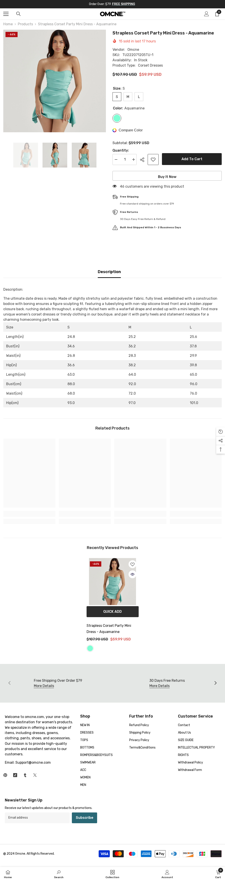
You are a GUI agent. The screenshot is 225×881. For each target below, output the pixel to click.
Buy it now (167, 177)
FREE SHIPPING (123, 4)
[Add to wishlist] (153, 159)
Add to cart (191, 159)
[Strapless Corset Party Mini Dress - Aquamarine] (113, 581)
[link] (29, 514)
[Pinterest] (5, 775)
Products (25, 24)
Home (8, 24)
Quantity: (120, 150)
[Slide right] (215, 683)
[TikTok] (15, 775)
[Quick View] (132, 574)
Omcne (133, 49)
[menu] (6, 13)
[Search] (18, 13)
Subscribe (84, 818)
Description (109, 271)
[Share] (144, 159)
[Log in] (206, 13)
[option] (54, 81)
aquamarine (90, 648)
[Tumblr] (25, 775)
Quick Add (112, 611)
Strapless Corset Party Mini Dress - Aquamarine (109, 629)
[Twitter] (35, 775)
